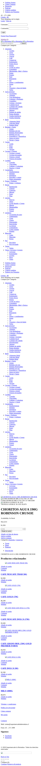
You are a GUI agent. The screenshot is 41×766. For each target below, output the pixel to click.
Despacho (8, 6)
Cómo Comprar (10, 4)
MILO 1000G (7, 691)
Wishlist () (4, 39)
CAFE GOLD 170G (9, 597)
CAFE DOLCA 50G (9, 668)
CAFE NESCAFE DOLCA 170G (15, 619)
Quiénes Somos (10, 2)
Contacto (4, 721)
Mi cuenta (4, 715)
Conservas (19, 540)
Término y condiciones (8, 704)
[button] (6, 566)
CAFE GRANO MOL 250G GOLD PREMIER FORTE (16, 644)
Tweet (7, 543)
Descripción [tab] (9, 551)
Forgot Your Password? (8, 36)
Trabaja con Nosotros (12, 12)
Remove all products (14, 764)
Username (4, 24)
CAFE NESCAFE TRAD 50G (14, 574)
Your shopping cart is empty (10, 19)
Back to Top (5, 757)
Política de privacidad (8, 708)
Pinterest (8, 547)
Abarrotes (11, 540)
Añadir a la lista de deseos (9, 534)
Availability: (5, 518)
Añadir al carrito (6, 531)
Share (7, 545)
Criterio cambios (10, 10)
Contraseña (4, 28)
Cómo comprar (6, 711)
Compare (4, 764)
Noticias (8, 8)
